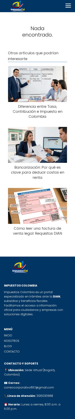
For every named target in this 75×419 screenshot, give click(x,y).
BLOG (8, 346)
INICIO (8, 335)
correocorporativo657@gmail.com (29, 387)
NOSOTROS (11, 341)
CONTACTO (12, 352)
